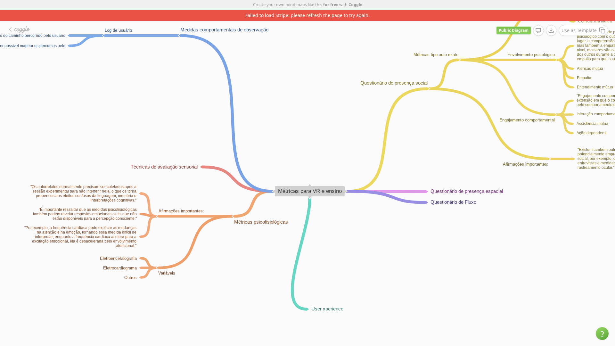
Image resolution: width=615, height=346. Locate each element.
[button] (602, 333)
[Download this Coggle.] (551, 30)
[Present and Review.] (538, 31)
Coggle (355, 4)
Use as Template (579, 30)
